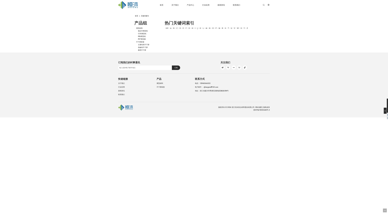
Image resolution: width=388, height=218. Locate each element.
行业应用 (121, 87)
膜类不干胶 (142, 50)
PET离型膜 (142, 39)
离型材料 (139, 28)
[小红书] (234, 68)
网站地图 (258, 107)
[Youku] (228, 68)
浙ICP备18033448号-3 (261, 110)
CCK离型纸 (142, 33)
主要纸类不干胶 (143, 44)
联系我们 (121, 94)
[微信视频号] (239, 68)
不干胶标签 (140, 42)
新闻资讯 (121, 91)
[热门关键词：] (264, 5)
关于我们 (121, 83)
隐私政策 (266, 107)
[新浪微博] (223, 68)
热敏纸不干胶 (143, 47)
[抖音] (245, 68)
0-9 (167, 28)
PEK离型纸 (142, 36)
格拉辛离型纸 (143, 31)
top (385, 210)
